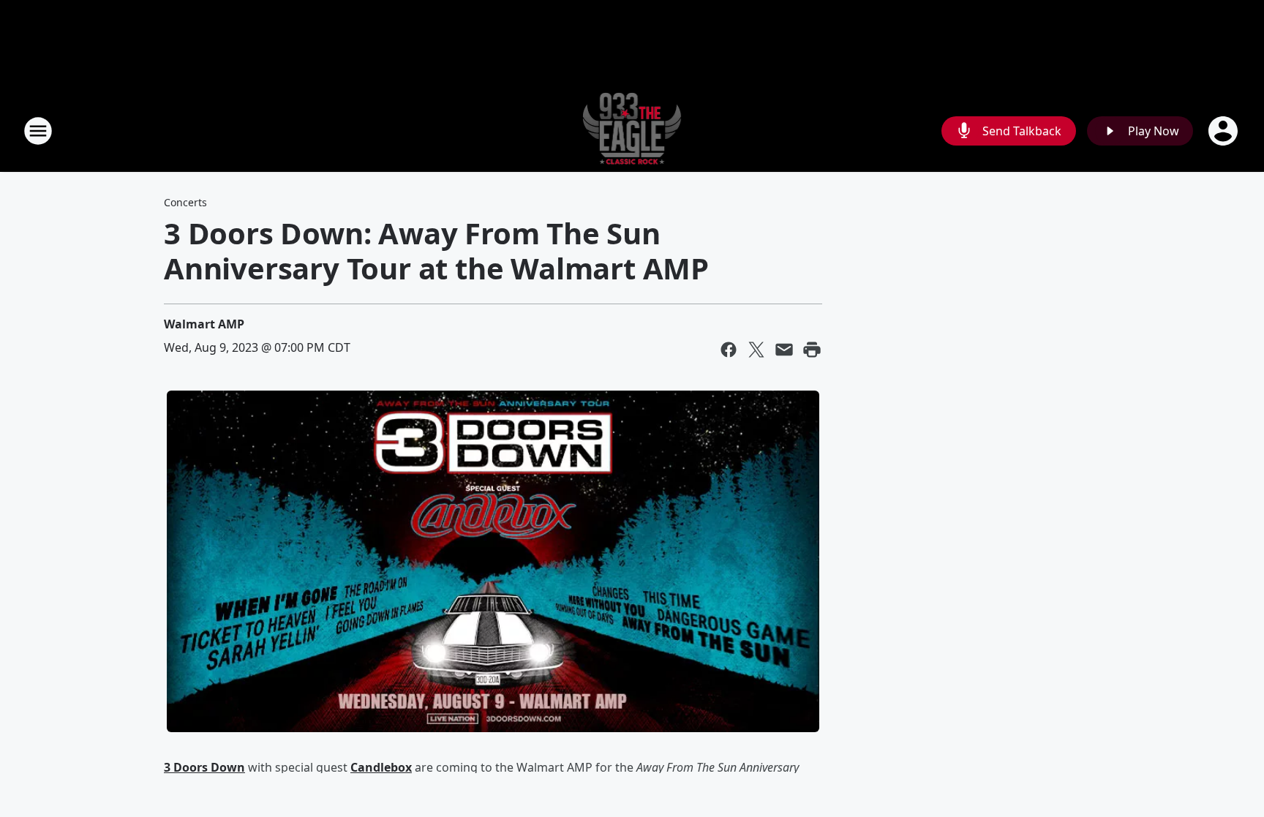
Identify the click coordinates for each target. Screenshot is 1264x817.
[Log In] (1224, 131)
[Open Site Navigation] (38, 131)
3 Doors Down (204, 767)
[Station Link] (632, 130)
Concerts (185, 202)
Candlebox (381, 767)
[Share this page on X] (756, 349)
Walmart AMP (204, 324)
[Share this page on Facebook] (728, 349)
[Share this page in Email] (784, 349)
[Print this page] (812, 349)
